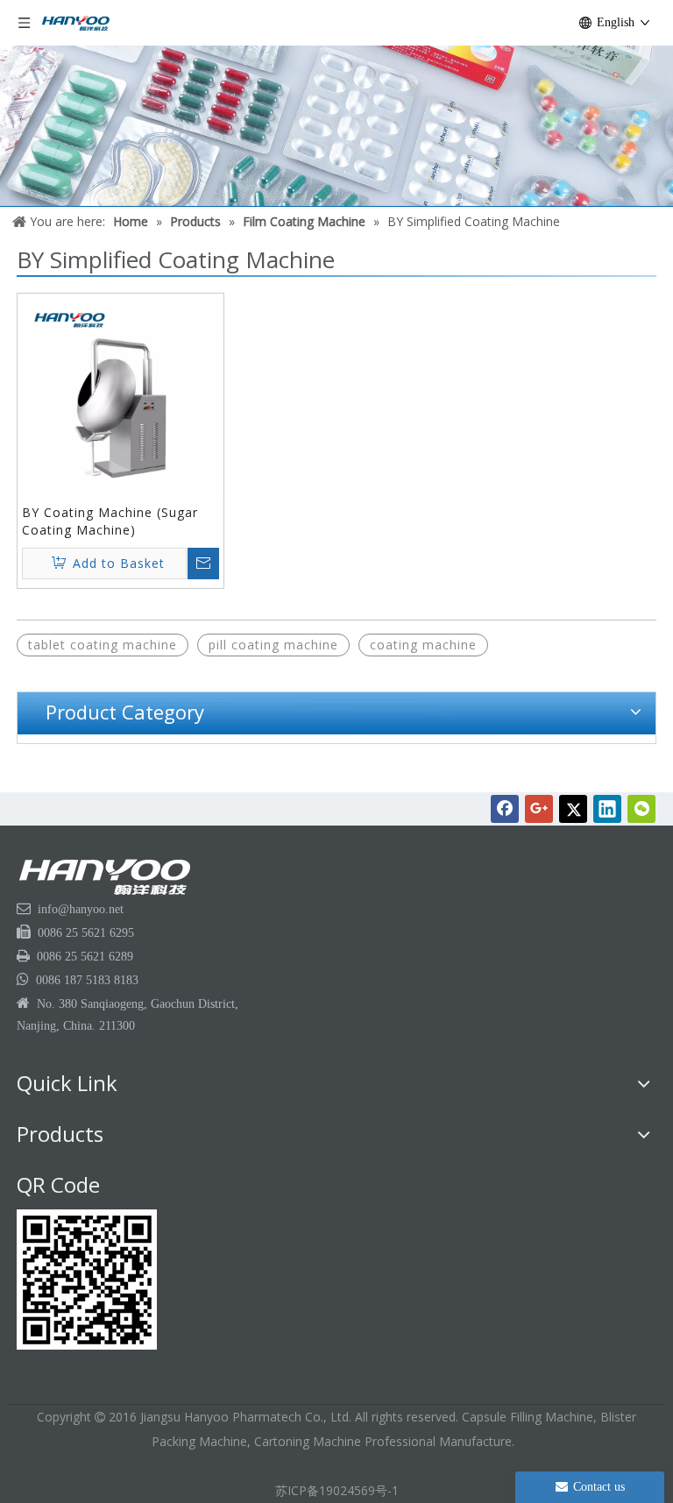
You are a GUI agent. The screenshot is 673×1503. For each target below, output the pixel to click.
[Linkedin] (607, 809)
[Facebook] (505, 809)
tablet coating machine (102, 644)
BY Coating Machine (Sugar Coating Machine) (110, 521)
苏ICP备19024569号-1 (337, 1490)
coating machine (423, 644)
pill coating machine (273, 644)
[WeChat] (641, 809)
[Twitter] (573, 809)
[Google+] (539, 809)
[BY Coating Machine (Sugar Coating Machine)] (120, 394)
